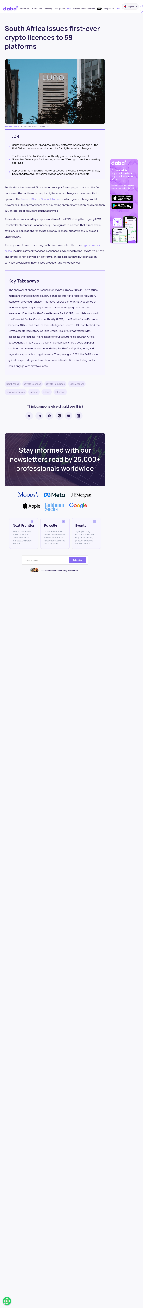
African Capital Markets (84, 8)
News (69, 8)
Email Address (32, 560)
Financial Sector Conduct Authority (42, 199)
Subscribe (77, 560)
